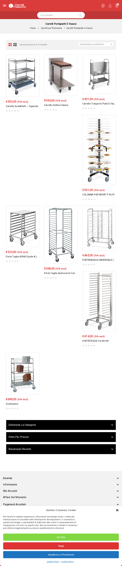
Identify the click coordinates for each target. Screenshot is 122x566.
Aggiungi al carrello (19, 73)
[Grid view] (10, 45)
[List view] (15, 45)
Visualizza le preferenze (61, 554)
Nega (61, 546)
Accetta (61, 537)
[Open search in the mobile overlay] (61, 15)
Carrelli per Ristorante (51, 28)
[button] (117, 510)
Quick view (26, 77)
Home (33, 28)
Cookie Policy (53, 561)
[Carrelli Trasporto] (17, 6)
